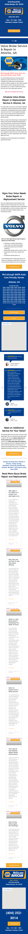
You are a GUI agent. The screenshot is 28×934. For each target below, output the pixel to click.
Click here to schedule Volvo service (14, 91)
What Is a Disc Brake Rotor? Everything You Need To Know (14, 622)
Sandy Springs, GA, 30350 (14, 4)
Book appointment (14, 31)
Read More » (11, 539)
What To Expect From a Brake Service (14, 689)
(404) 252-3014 (14, 17)
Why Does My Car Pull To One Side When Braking (14, 562)
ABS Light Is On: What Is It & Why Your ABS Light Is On (14, 493)
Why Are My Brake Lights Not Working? (13, 824)
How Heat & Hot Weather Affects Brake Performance (13, 751)
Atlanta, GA (14, 282)
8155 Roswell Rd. (14, 2)
